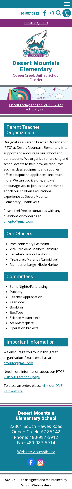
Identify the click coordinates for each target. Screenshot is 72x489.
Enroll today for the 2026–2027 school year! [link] (36, 107)
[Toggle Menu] (67, 4)
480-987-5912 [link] (29, 13)
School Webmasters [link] (36, 485)
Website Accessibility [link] (36, 451)
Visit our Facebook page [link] (22, 377)
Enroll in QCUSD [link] (36, 23)
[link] (45, 13)
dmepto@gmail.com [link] (18, 221)
